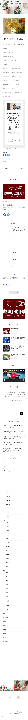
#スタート (14, 396)
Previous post (6, 168)
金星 (7, 584)
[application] (14, 375)
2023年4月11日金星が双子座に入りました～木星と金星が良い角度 (18, 347)
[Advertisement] (14, 661)
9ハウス (8, 471)
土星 (7, 597)
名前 (14, 252)
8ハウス (8, 504)
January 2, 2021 (21, 400)
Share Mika (14, 1)
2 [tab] (13, 223)
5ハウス (8, 492)
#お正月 (9, 396)
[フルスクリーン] (23, 380)
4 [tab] (16, 223)
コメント (14, 234)
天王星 (7, 601)
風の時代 (5, 462)
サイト (14, 266)
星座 (4, 520)
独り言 (4, 637)
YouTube (5, 466)
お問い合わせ (18, 712)
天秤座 (7, 546)
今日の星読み (6, 641)
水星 (7, 580)
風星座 (4, 625)
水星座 (4, 633)
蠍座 (7, 550)
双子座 (7, 530)
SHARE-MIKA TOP (9, 712)
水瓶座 (7, 563)
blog (11, 36)
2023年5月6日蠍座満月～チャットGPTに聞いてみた (18, 338)
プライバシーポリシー (14, 713)
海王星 (7, 605)
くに (10, 433)
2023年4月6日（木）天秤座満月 (18, 355)
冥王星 (7, 609)
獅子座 (7, 538)
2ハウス (8, 480)
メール (14, 259)
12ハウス (8, 516)
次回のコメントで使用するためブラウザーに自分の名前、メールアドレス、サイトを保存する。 (14, 278)
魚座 (7, 567)
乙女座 (7, 542)
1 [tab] (11, 223)
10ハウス (8, 508)
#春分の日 (19, 396)
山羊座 (7, 558)
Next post (22, 168)
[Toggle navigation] (1, 15)
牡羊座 (7, 522)
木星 (7, 593)
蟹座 (7, 534)
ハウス (4, 470)
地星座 (4, 629)
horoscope (15, 36)
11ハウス (8, 512)
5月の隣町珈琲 (8, 205)
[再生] (5, 380)
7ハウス (8, 500)
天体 (4, 571)
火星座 (4, 621)
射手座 (7, 554)
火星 (7, 589)
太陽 (7, 572)
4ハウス (8, 488)
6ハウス (8, 496)
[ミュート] (20, 380)
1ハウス (8, 476)
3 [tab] (14, 223)
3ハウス (8, 484)
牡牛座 (7, 526)
